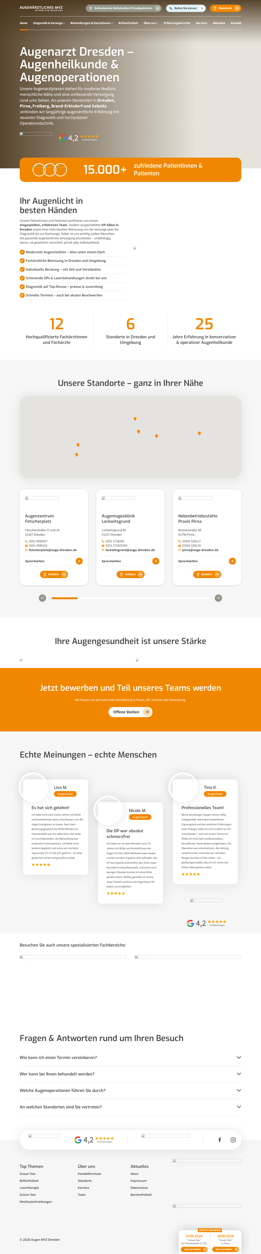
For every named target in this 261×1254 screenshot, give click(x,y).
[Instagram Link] (233, 1139)
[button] (135, 419)
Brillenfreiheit (128, 23)
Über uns (150, 23)
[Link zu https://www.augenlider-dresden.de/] (188, 985)
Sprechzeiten (34, 561)
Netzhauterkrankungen (36, 1202)
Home (23, 23)
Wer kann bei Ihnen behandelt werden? (57, 1074)
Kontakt (236, 23)
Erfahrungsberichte (177, 23)
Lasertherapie (29, 1188)
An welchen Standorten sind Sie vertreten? (61, 1107)
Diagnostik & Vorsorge (47, 23)
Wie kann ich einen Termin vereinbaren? (58, 1057)
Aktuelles (219, 23)
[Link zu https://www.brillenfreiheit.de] (73, 985)
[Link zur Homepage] (41, 8)
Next (218, 598)
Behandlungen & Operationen (90, 23)
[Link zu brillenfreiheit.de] (207, 1178)
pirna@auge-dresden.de (200, 550)
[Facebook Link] (219, 1139)
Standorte (85, 1181)
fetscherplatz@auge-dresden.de (53, 550)
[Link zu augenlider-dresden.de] (207, 1223)
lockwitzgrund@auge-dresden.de (130, 550)
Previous (42, 598)
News (134, 1174)
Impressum (139, 1181)
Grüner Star (28, 1195)
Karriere (201, 23)
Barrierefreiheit (141, 1195)
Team (82, 1195)
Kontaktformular (89, 1174)
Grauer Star (28, 1174)
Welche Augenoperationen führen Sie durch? (62, 1090)
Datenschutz (139, 1188)
